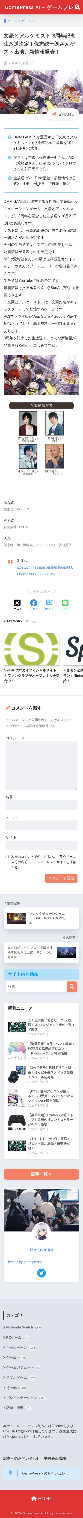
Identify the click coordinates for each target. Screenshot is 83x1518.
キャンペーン (21, 1347)
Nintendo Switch (24, 1327)
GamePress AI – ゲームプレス (42, 7)
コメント (15, 738)
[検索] (72, 986)
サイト (11, 837)
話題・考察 (19, 1408)
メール (11, 817)
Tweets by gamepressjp (25, 1262)
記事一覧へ (41, 1174)
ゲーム (31, 621)
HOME (44, 1498)
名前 (9, 797)
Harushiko (41, 1250)
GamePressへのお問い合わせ (45, 1473)
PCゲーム (17, 1337)
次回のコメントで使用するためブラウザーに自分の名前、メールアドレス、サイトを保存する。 (43, 862)
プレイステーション (26, 1398)
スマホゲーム (20, 1377)
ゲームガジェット (23, 1367)
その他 (16, 1388)
